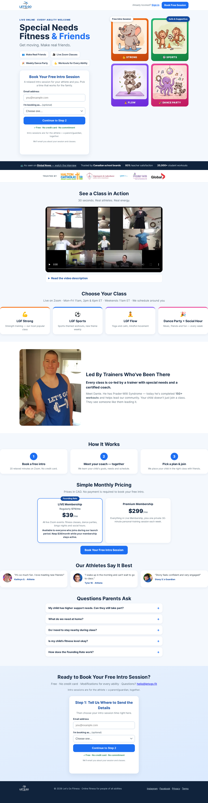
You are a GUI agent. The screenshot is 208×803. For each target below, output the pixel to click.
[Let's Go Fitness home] (26, 5)
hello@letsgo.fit (147, 683)
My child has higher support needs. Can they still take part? (86, 608)
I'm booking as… (38, 104)
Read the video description (69, 278)
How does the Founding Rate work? (71, 652)
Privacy (176, 788)
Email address (31, 91)
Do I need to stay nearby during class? (72, 630)
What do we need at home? (65, 619)
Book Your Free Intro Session (104, 550)
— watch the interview (56, 165)
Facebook (165, 788)
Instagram (152, 788)
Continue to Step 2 (54, 120)
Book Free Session (175, 5)
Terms (185, 788)
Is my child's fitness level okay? (68, 641)
